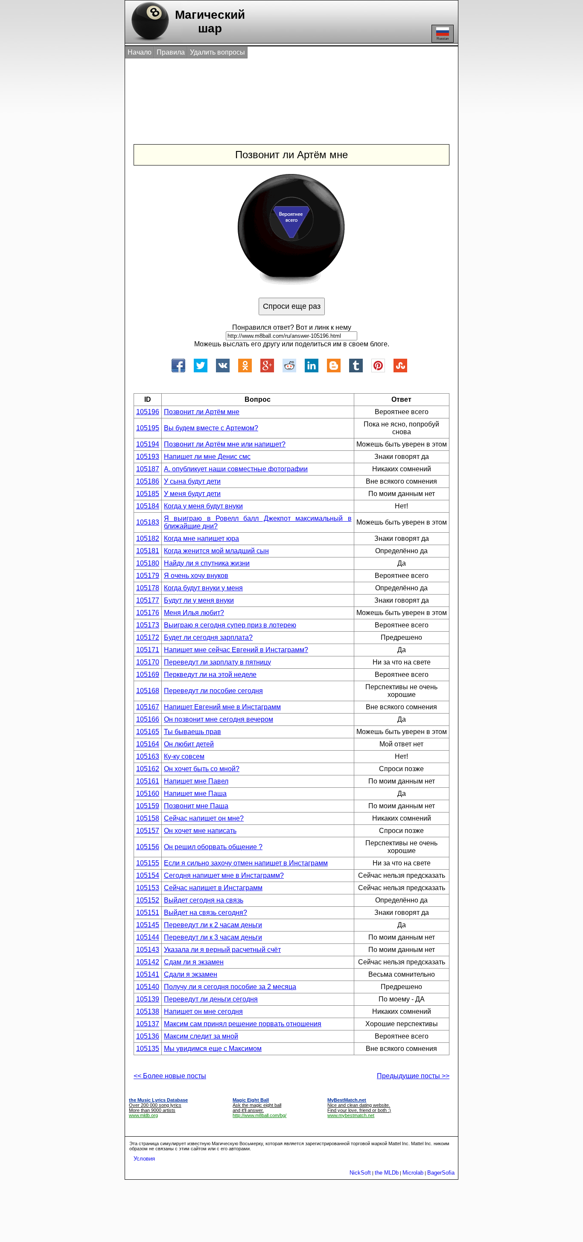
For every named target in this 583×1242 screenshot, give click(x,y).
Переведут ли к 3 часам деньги (213, 937)
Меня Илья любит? (194, 612)
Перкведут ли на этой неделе (210, 674)
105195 (147, 428)
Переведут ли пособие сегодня (213, 690)
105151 (147, 912)
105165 (147, 731)
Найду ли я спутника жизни (207, 563)
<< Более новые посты (170, 1075)
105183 (147, 522)
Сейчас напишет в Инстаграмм (213, 887)
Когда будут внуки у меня (203, 588)
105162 (147, 768)
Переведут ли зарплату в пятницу (217, 662)
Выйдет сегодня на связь (203, 900)
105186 (147, 481)
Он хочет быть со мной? (201, 768)
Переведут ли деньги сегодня (211, 999)
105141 (147, 974)
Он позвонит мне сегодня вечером (218, 719)
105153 (147, 887)
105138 (147, 1011)
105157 (147, 830)
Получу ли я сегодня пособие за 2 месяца (230, 986)
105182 (147, 538)
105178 (147, 588)
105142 (147, 962)
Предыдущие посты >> (413, 1075)
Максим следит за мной (201, 1036)
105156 (147, 846)
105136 (147, 1036)
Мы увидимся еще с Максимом (213, 1048)
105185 (147, 493)
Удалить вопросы (217, 52)
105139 (147, 999)
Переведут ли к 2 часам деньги (213, 925)
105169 (147, 674)
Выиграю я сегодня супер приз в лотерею (230, 625)
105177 (147, 600)
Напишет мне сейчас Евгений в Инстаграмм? (236, 649)
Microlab (412, 1172)
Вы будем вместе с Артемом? (211, 428)
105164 (147, 744)
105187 (147, 469)
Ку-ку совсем (184, 756)
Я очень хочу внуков (196, 575)
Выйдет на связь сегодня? (205, 912)
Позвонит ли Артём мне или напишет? (225, 444)
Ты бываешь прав (192, 731)
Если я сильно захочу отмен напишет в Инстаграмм (246, 863)
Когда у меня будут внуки (203, 506)
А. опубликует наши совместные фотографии (236, 469)
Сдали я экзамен (190, 974)
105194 (147, 444)
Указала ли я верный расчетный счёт (222, 949)
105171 (147, 649)
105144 (147, 937)
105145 (147, 925)
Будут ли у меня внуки (199, 600)
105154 (147, 875)
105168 (147, 690)
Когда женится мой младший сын (216, 550)
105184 (147, 506)
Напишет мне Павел (196, 781)
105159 (147, 806)
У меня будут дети (192, 493)
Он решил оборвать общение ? (213, 846)
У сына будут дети (192, 481)
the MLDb (387, 1172)
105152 (147, 900)
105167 (147, 707)
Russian (443, 39)
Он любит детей (189, 744)
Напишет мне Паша (195, 793)
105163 (147, 756)
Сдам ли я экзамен (194, 962)
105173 (147, 625)
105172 (147, 637)
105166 (147, 719)
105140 (147, 986)
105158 (147, 818)
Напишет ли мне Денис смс (207, 456)
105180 (147, 563)
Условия (144, 1158)
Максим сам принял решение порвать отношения (242, 1023)
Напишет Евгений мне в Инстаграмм (222, 707)
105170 (147, 662)
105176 (147, 612)
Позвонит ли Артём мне (201, 411)
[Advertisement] (282, 93)
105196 (147, 411)
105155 (147, 863)
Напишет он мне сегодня (203, 1011)
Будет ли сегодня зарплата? (208, 637)
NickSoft (360, 1172)
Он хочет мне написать (200, 830)
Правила (171, 52)
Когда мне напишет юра (201, 538)
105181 (147, 550)
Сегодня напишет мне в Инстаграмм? (224, 875)
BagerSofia (441, 1172)
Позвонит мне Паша (196, 806)
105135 (147, 1048)
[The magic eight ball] (148, 40)
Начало (140, 52)
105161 (147, 781)
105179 (147, 575)
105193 (147, 456)
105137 (147, 1023)
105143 (147, 949)
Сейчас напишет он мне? (204, 818)
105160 (147, 793)
